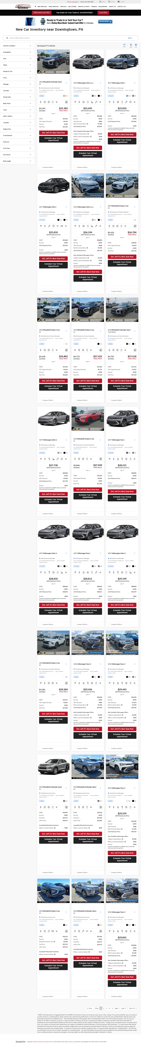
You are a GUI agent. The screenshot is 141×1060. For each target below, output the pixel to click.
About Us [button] (112, 6)
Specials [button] (63, 6)
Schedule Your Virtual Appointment (53, 139)
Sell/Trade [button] (72, 6)
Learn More (103, 12)
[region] (53, 123)
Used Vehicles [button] (54, 6)
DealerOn (40, 1041)
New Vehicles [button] (42, 6)
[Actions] (66, 83)
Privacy (51, 1041)
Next (117, 1008)
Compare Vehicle (47, 167)
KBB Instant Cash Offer (42, 12)
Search (130, 38)
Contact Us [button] (121, 6)
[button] (68, 61)
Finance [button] (94, 6)
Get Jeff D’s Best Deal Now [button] (53, 133)
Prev (96, 1008)
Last (123, 1008)
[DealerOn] (21, 1041)
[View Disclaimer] (56, 102)
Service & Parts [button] (84, 6)
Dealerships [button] (103, 6)
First (90, 1008)
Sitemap (46, 1041)
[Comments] (66, 102)
